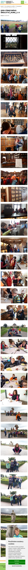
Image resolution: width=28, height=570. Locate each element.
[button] (14, 25)
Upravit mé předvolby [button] (17, 565)
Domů (2, 6)
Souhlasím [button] (16, 560)
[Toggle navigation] (25, 2)
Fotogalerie (19, 6)
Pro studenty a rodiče (10, 6)
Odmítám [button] (17, 563)
